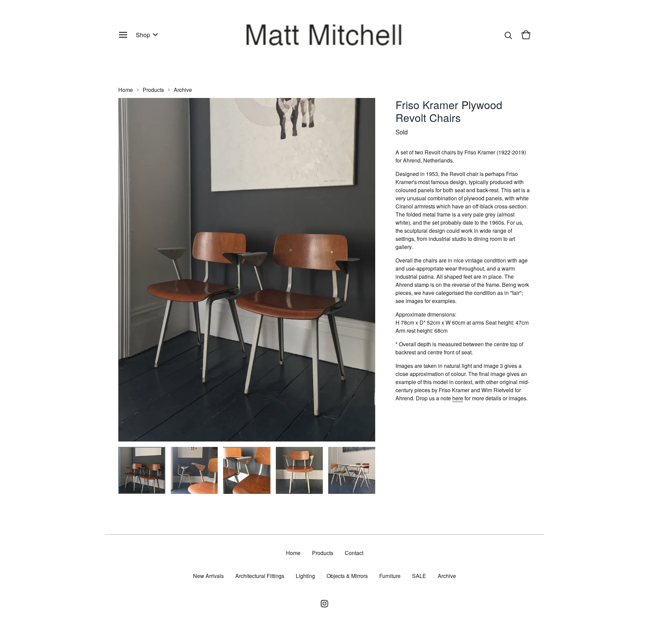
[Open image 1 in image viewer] (246, 270)
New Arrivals (208, 576)
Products (153, 90)
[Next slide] (365, 270)
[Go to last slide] (127, 270)
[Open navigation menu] (123, 35)
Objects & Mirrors (347, 576)
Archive (183, 90)
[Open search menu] (508, 35)
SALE (419, 576)
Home (125, 90)
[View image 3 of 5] (246, 470)
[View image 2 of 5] (194, 470)
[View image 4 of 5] (299, 470)
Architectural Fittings (259, 576)
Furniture (390, 576)
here (457, 398)
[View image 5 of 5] (351, 470)
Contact (354, 553)
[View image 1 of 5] (141, 470)
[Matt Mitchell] (324, 34)
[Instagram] (324, 604)
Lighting (305, 576)
